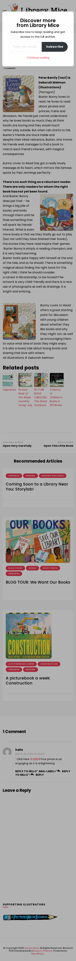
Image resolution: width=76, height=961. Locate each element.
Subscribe (54, 47)
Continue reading (38, 57)
